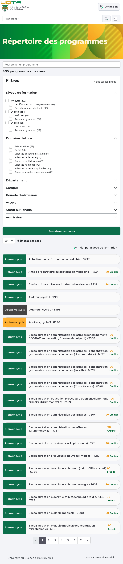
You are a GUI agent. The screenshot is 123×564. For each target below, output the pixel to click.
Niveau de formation (21, 92)
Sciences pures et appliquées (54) (33, 168)
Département (16, 180)
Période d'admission (21, 195)
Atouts (11, 202)
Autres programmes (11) (28, 130)
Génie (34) (20, 149)
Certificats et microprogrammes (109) (35, 104)
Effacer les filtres (106, 81)
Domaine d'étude (19, 138)
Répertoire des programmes (54, 41)
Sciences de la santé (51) (28, 157)
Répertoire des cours (62, 231)
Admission (14, 217)
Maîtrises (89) (22, 115)
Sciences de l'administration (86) (32, 153)
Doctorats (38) (22, 126)
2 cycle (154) (18, 111)
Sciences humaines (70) (27, 164)
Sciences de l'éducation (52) (29, 161)
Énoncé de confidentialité (100, 557)
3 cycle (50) (17, 122)
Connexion (111, 6)
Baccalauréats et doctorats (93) (31, 108)
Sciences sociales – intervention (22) (34, 172)
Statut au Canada (19, 210)
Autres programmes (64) (28, 119)
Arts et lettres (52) (24, 146)
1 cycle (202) (18, 100)
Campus (12, 188)
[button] (116, 18)
